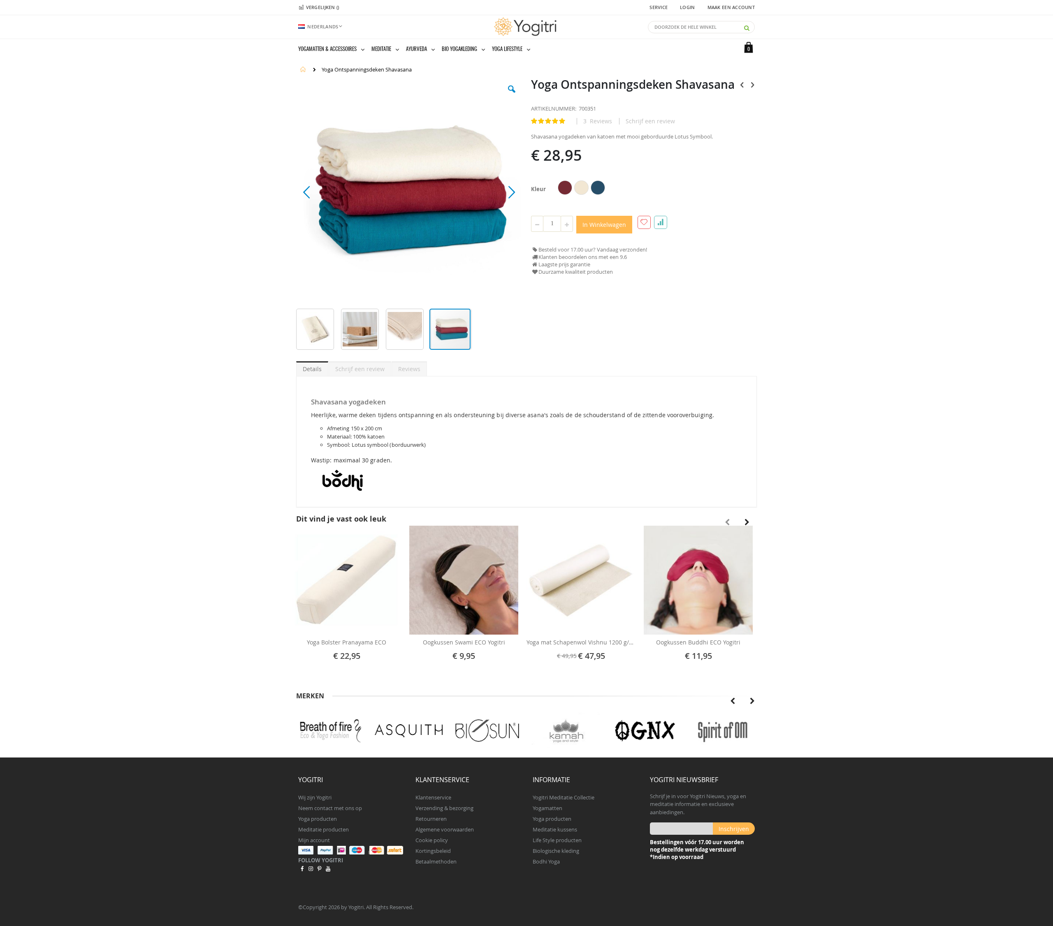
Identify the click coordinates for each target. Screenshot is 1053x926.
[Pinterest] (319, 868)
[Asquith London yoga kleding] (334, 731)
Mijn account (314, 840)
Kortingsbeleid (433, 850)
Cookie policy (431, 840)
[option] (565, 187)
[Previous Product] (742, 84)
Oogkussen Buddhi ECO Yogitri (698, 642)
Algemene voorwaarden (444, 829)
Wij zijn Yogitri (315, 797)
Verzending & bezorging (444, 808)
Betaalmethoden (436, 861)
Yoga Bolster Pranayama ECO (346, 642)
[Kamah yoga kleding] (491, 731)
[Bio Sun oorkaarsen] (412, 731)
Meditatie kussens (555, 829)
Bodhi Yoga (546, 861)
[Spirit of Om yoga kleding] (648, 731)
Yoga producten (317, 818)
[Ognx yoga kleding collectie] (569, 731)
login (687, 7)
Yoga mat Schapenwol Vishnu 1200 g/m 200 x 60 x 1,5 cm (581, 642)
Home (303, 69)
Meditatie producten (323, 829)
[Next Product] (752, 84)
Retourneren (431, 818)
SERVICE (658, 7)
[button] (511, 95)
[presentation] (747, 522)
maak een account (731, 7)
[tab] (312, 367)
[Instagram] (310, 868)
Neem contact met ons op (330, 808)
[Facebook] (302, 868)
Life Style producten (557, 840)
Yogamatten (547, 808)
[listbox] (582, 189)
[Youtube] (328, 868)
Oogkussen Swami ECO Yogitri (464, 642)
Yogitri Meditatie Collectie (563, 797)
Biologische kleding (556, 850)
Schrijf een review (650, 121)
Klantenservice (433, 797)
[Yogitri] (526, 26)
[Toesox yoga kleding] (727, 731)
